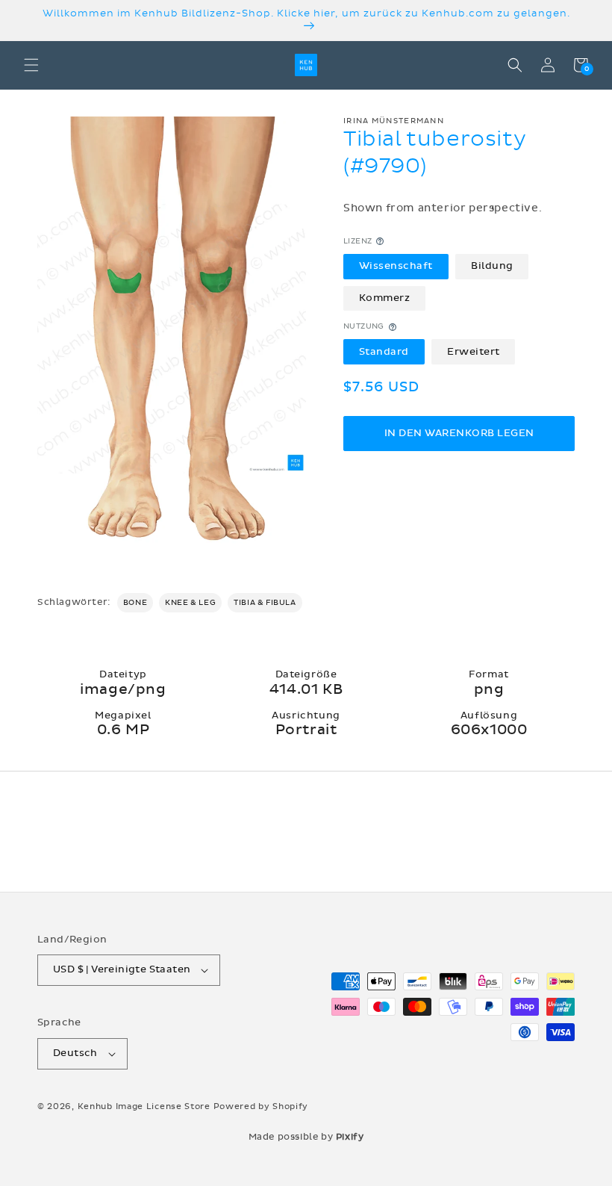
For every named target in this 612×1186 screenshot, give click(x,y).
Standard (384, 352)
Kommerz (384, 298)
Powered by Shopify (261, 1106)
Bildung (492, 266)
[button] (31, 65)
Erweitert (473, 352)
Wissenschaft (396, 266)
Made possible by (306, 1136)
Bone (135, 602)
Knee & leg (190, 602)
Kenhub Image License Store (144, 1106)
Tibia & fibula (265, 602)
